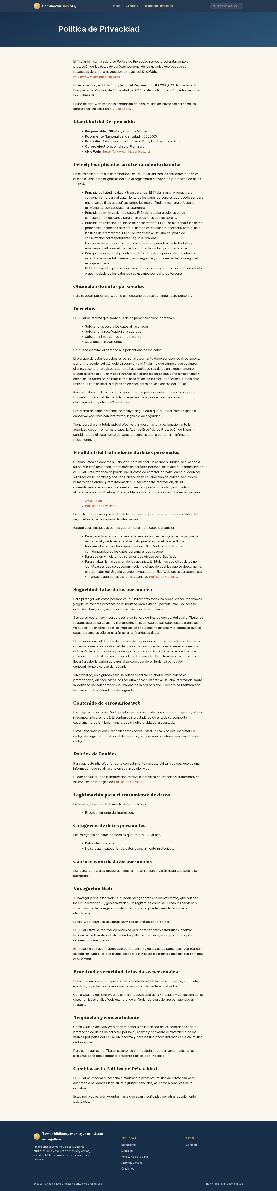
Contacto (132, 6)
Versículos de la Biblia (134, 1156)
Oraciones (127, 1168)
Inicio (116, 6)
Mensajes (127, 1150)
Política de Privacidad (158, 6)
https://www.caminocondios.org (96, 77)
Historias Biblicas (131, 1162)
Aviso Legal (121, 109)
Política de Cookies (163, 577)
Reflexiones (128, 1144)
